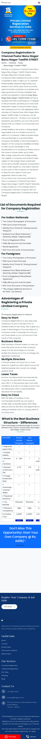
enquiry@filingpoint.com (15, 698)
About (3, 640)
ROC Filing (4, 672)
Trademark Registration (9, 669)
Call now (33, 737)
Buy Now (19, 520)
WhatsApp (12, 737)
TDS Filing (4, 675)
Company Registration (23, 208)
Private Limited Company (19, 440)
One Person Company (29, 440)
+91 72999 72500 (12, 692)
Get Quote (8, 607)
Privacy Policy (6, 647)
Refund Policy (6, 654)
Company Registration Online (20, 47)
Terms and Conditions (9, 650)
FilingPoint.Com (12, 716)
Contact (4, 644)
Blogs (3, 679)
